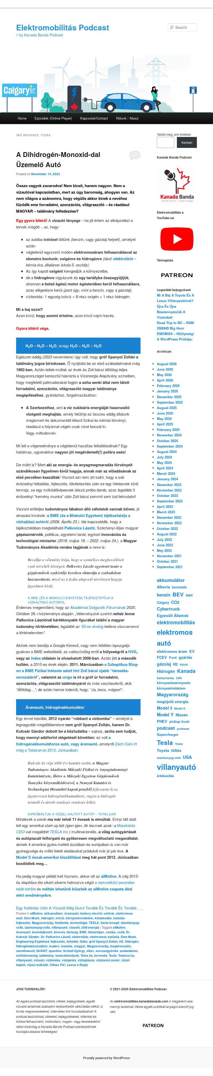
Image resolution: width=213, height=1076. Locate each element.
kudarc (54, 946)
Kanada (186, 670)
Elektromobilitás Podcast (62, 27)
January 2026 (167, 391)
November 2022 (169, 522)
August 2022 (167, 534)
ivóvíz (60, 918)
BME (82, 932)
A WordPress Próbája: (174, 339)
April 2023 (165, 506)
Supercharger (167, 734)
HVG (132, 651)
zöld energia (90, 927)
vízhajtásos (86, 960)
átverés (59, 932)
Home (22, 118)
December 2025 (169, 396)
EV (192, 651)
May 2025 (164, 418)
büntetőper (96, 932)
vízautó (74, 927)
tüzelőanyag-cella (169, 758)
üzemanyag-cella (37, 927)
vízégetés (69, 960)
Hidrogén (131, 941)
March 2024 (166, 473)
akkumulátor (53, 913)
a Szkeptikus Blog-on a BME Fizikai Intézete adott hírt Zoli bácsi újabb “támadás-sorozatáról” (77, 670)
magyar (79, 946)
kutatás (66, 946)
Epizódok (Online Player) (53, 118)
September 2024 (170, 446)
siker (90, 950)
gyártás (185, 657)
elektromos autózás (104, 936)
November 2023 (169, 490)
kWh (179, 678)
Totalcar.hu (126, 955)
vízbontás (53, 960)
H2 (121, 941)
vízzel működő (37, 964)
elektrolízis (80, 936)
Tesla (113, 955)
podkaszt (183, 729)
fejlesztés (58, 941)
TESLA (94, 922)
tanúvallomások (67, 955)
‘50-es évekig (92, 626)
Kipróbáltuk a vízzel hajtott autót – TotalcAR (72, 814)
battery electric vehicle (97, 913)
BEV (178, 594)
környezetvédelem (79, 918)
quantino (55, 950)
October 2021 (167, 561)
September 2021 (170, 566)
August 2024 (167, 451)
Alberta (163, 586)
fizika (84, 941)
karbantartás (165, 678)
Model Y (165, 714)
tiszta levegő (110, 922)
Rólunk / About (127, 118)
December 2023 (169, 484)
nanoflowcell (25, 950)
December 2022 (169, 517)
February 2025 (168, 429)
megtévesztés (120, 946)
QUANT (41, 950)
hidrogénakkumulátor (32, 946)
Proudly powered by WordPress (106, 1057)
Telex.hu (87, 955)
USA (187, 757)
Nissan (182, 714)
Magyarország (42, 922)
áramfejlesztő (42, 932)
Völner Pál (57, 964)
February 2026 (168, 385)
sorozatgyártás (107, 950)
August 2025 (167, 407)
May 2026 (164, 374)
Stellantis (62, 922)
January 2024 (167, 478)
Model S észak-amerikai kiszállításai (48, 857)
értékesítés (165, 775)
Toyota (163, 750)
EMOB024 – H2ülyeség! (175, 333)
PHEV (162, 721)
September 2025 (170, 402)
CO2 (175, 602)
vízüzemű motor (108, 960)
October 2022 (167, 528)
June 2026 (165, 369)
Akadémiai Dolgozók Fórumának (98, 607)
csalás (111, 932)
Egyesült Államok (172, 615)
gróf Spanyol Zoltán (103, 941)
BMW (189, 595)
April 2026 (165, 380)
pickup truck (179, 721)
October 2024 (167, 440)
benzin (163, 595)
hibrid (184, 664)
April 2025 (165, 424)
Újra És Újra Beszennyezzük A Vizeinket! (171, 312)
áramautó (71, 913)
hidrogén (47, 918)
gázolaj (164, 664)
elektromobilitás (176, 622)
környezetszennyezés (173, 682)
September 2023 (170, 500)
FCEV (162, 657)
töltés (176, 750)
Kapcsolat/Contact (94, 118)
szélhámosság (27, 955)
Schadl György (74, 950)
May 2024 (164, 462)
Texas (179, 744)
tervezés (100, 955)
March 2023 (166, 511)
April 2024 (165, 467)
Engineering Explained (32, 941)
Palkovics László (79, 528)
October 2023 (167, 495)
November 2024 (169, 434)
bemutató (179, 587)
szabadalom (129, 950)
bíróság (72, 932)
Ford (173, 657)
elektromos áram (172, 651)
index (36, 658)
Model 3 (164, 708)
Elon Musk (31, 918)
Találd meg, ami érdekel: (174, 134)
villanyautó (59, 927)
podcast (166, 728)
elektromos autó (174, 637)
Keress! (187, 142)
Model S (179, 708)
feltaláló (72, 941)
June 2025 (165, 413)
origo (67, 677)
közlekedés (103, 918)
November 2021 (169, 555)
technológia (78, 922)
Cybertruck (168, 609)
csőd (120, 932)
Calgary (163, 602)
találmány (46, 955)
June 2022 (165, 544)
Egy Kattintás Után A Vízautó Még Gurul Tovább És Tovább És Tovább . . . (79, 907)
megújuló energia (172, 701)
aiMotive (108, 876)
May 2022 (164, 550)
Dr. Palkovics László (56, 936)
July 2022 (164, 539)
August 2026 (167, 363)
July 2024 (164, 457)
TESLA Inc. (59, 831)
